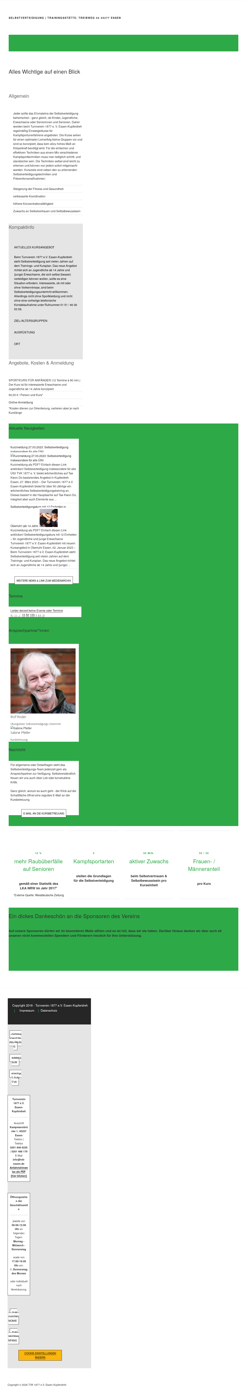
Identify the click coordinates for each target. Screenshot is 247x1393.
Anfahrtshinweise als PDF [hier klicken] (19, 1172)
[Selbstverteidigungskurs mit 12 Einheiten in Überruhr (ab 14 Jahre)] (49, 526)
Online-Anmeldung (21, 402)
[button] (46, 247)
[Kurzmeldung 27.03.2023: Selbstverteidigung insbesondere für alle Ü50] (43, 460)
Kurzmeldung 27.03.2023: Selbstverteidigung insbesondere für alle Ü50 (39, 449)
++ (39, 615)
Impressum (27, 1010)
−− (15, 615)
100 (32, 615)
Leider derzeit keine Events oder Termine (36, 610)
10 (23, 615)
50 (27, 615)
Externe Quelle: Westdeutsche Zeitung (39, 895)
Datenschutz (49, 1010)
